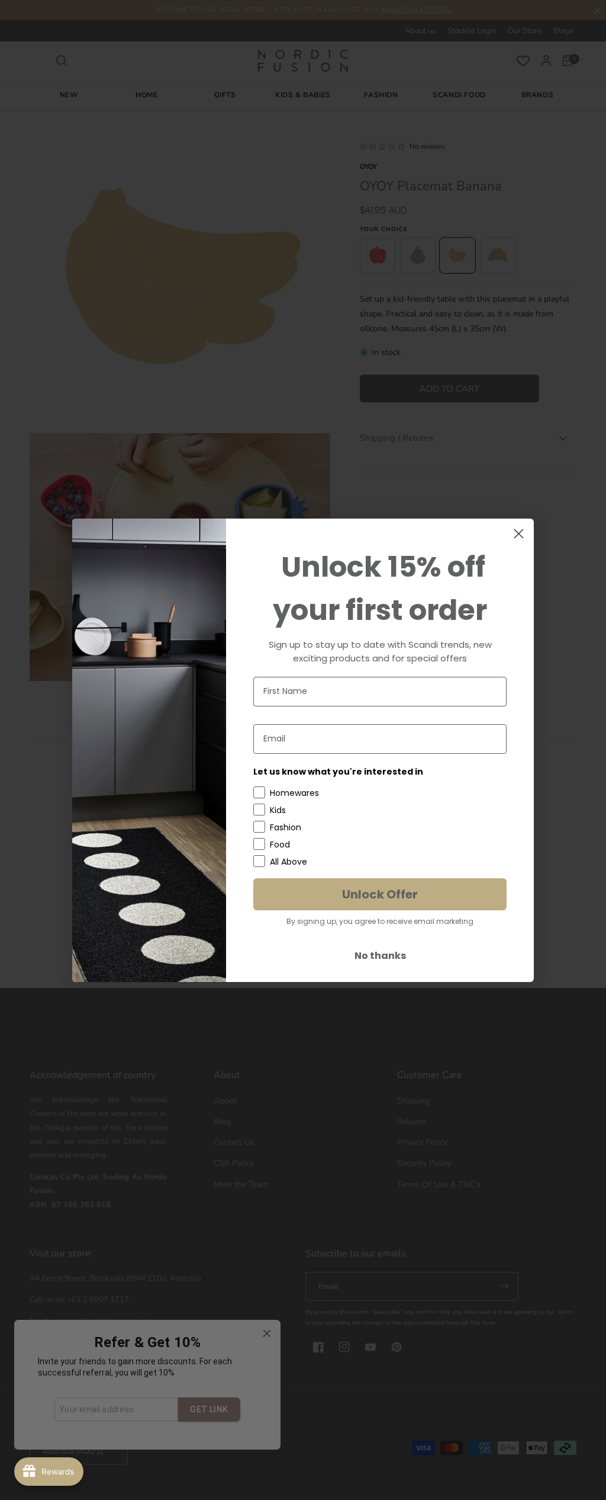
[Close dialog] (518, 533)
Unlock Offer (380, 894)
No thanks (380, 955)
